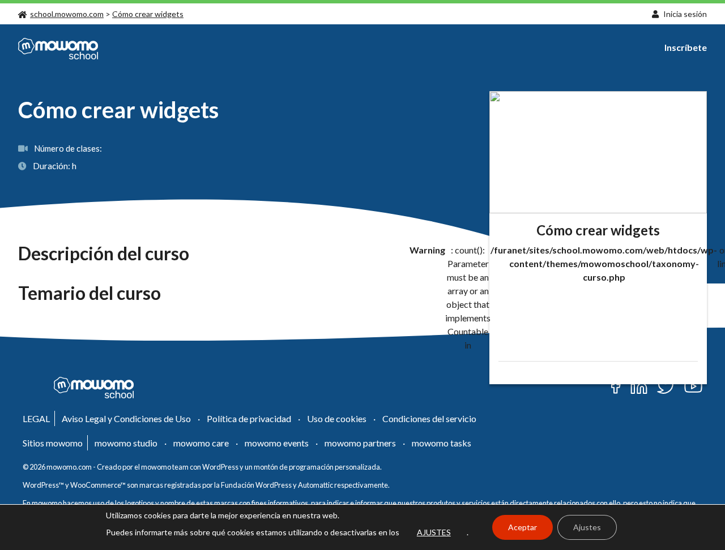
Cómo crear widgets (148, 14)
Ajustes (587, 527)
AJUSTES (434, 532)
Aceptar (522, 527)
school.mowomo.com (67, 14)
